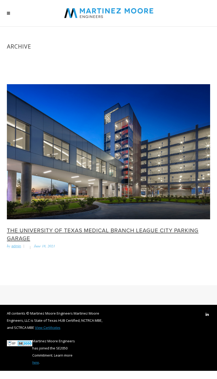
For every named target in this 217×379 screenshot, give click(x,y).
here (35, 362)
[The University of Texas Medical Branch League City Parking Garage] (108, 151)
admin (16, 246)
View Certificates (47, 327)
